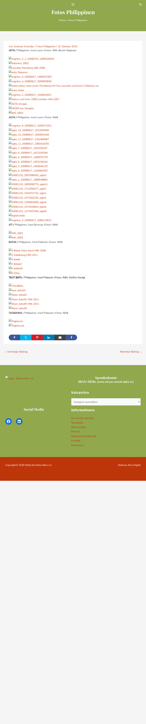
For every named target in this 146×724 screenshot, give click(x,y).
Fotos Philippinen (46, 46)
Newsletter (77, 422)
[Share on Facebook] (14, 337)
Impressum (77, 445)
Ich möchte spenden (82, 417)
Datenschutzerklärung (83, 436)
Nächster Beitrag (131, 351)
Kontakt (75, 440)
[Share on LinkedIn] (48, 337)
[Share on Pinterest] (37, 337)
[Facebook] (8, 421)
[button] (140, 4)
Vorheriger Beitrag (15, 351)
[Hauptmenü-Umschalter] (73, 4)
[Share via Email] (60, 337)
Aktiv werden (78, 427)
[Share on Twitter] (26, 337)
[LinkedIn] (19, 421)
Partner (75, 431)
